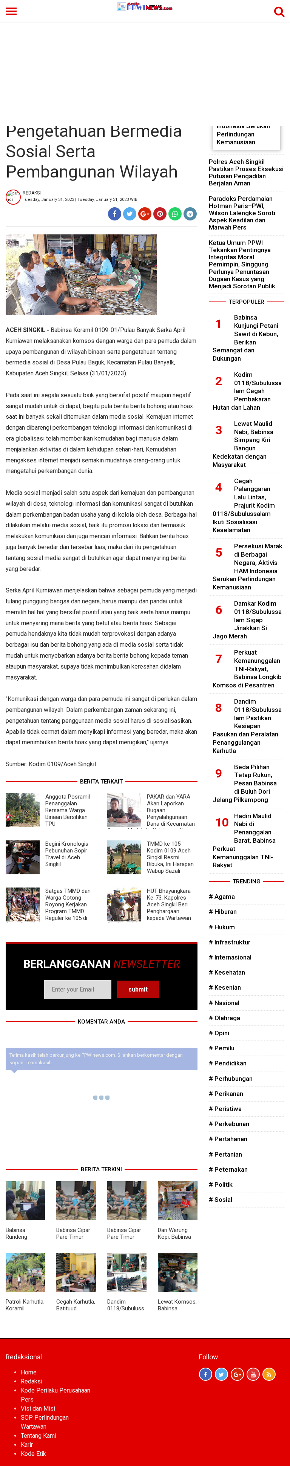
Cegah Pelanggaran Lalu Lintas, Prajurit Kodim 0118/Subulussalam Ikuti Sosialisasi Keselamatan (244, 505)
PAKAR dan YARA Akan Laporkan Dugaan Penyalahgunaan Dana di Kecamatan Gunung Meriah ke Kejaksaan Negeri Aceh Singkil (151, 817)
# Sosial (220, 1199)
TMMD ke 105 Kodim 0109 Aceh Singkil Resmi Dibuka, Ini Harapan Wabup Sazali (170, 857)
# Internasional (230, 957)
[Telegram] (190, 213)
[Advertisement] (145, 69)
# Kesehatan (227, 972)
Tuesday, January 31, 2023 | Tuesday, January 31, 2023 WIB (80, 199)
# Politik (221, 1184)
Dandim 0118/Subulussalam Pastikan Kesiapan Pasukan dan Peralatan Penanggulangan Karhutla (247, 726)
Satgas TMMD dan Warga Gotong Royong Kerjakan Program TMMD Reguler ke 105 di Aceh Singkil (48, 908)
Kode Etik (33, 1453)
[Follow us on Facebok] (205, 1374)
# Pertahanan (228, 1139)
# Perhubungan (231, 1078)
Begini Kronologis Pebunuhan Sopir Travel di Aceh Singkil (66, 854)
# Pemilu (221, 1048)
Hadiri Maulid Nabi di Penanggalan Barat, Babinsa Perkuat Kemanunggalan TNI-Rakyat (244, 840)
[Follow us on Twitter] (221, 1374)
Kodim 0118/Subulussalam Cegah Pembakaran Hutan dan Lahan (247, 391)
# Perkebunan (229, 1124)
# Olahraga (224, 1018)
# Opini (219, 1033)
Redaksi (31, 1381)
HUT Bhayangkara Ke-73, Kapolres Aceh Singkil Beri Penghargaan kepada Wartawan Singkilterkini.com (149, 908)
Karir (27, 1444)
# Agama (222, 896)
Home (29, 1372)
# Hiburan (223, 911)
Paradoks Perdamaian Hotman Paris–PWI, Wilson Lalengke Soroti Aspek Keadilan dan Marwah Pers (242, 213)
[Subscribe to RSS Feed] (269, 1374)
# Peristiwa (225, 1109)
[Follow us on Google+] (237, 1374)
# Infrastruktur (229, 942)
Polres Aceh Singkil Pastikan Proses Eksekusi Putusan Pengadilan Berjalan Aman (246, 172)
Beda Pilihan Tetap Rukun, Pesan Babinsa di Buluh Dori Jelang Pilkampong (245, 783)
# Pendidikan (228, 1063)
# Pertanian (225, 1154)
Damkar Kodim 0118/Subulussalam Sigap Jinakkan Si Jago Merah (247, 620)
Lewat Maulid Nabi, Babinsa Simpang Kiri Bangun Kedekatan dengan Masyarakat (243, 444)
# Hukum (222, 927)
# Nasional (224, 1003)
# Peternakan (228, 1169)
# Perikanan (226, 1093)
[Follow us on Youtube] (253, 1374)
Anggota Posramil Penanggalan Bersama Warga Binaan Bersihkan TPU (67, 810)
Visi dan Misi (38, 1408)
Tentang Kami (38, 1435)
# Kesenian (225, 987)
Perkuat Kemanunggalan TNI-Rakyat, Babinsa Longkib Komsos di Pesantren (247, 669)
